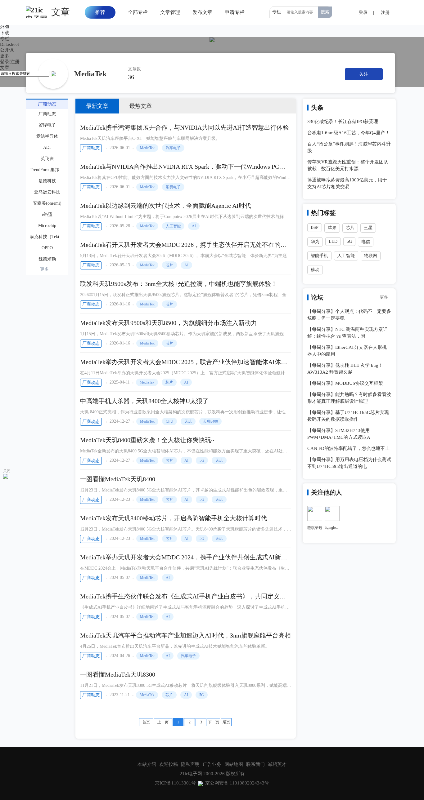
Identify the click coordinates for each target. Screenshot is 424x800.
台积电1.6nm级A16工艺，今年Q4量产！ (348, 132)
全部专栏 (138, 12)
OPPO (47, 248)
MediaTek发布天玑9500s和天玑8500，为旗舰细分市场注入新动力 (168, 322)
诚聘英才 (277, 764)
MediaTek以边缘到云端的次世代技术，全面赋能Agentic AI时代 (165, 205)
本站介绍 (147, 764)
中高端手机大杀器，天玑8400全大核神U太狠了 (144, 401)
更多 (44, 269)
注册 (15, 61)
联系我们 (255, 764)
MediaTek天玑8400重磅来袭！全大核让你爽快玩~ (147, 440)
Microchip (47, 225)
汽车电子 (173, 148)
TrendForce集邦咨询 (47, 169)
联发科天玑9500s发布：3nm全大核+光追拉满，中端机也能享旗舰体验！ (178, 283)
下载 (4, 32)
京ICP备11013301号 (175, 782)
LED (333, 241)
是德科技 (47, 181)
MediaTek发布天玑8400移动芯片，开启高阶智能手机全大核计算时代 (173, 518)
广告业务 (212, 764)
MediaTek (147, 148)
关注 (363, 74)
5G (202, 460)
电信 (365, 241)
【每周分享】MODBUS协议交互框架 (345, 383)
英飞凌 (47, 158)
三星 (368, 227)
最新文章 (97, 106)
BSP (314, 227)
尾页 (226, 722)
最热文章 (140, 106)
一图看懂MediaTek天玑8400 (117, 479)
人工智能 (173, 226)
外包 (4, 26)
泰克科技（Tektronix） (47, 236)
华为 (315, 241)
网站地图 (233, 764)
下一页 (213, 722)
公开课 (7, 49)
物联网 (370, 255)
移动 (315, 269)
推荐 (100, 12)
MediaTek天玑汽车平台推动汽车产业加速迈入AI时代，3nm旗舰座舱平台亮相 (185, 635)
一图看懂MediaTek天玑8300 (117, 674)
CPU (169, 421)
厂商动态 (91, 148)
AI (194, 226)
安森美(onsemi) (47, 203)
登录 (4, 61)
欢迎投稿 (168, 764)
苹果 (332, 227)
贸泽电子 (47, 125)
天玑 (188, 421)
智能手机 (319, 255)
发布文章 (202, 12)
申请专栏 (235, 12)
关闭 (7, 471)
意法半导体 (47, 136)
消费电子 (173, 187)
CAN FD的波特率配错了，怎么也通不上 (348, 448)
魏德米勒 (47, 259)
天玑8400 (210, 421)
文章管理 (170, 12)
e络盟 (47, 214)
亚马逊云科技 (47, 192)
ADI (47, 147)
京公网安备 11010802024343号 (237, 782)
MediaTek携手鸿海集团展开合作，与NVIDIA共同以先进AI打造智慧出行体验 (184, 127)
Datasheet (9, 44)
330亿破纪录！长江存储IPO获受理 (342, 121)
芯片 (169, 265)
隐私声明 (190, 764)
